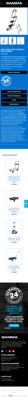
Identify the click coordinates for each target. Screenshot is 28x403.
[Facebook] (2, 351)
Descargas (14, 104)
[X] (6, 351)
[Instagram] (10, 351)
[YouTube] (13, 351)
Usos (14, 100)
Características (14, 92)
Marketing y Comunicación (20, 396)
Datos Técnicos (14, 96)
